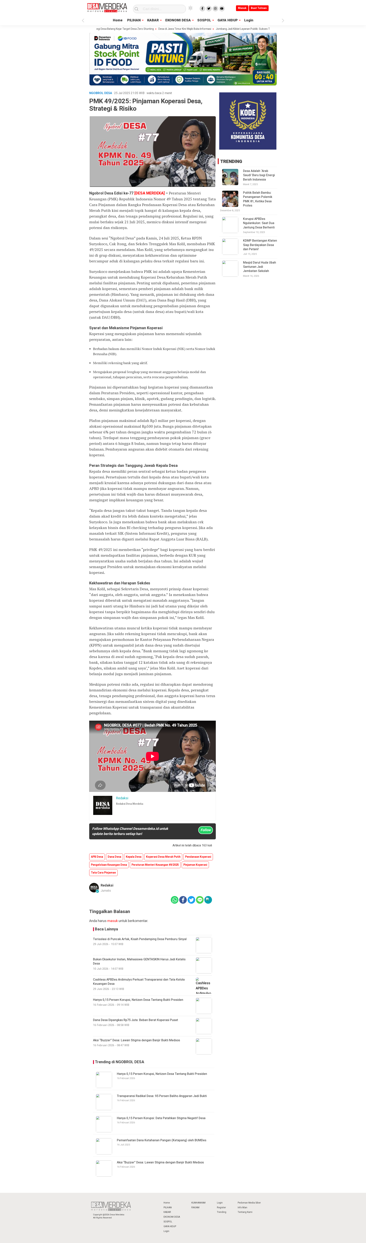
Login (248, 20)
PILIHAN (134, 20)
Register (221, 1207)
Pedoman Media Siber (249, 1202)
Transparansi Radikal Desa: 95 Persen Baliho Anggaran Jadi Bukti (162, 1096)
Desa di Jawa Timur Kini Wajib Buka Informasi (155, 29)
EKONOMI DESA (178, 20)
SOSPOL (204, 20)
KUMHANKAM (198, 1202)
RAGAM (195, 1207)
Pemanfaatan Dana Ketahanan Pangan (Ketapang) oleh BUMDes (161, 1140)
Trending (221, 1212)
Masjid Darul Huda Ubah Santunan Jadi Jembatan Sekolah (259, 266)
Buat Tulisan (259, 8)
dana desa (114, 857)
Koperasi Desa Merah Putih (163, 857)
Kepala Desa (133, 857)
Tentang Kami (245, 1212)
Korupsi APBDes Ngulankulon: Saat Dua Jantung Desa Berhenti (259, 223)
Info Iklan (242, 1207)
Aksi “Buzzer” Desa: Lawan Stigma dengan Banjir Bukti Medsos (160, 1162)
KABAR (153, 20)
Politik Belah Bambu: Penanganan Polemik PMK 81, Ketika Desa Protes (257, 199)
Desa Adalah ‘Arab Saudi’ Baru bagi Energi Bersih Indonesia (259, 175)
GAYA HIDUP (228, 20)
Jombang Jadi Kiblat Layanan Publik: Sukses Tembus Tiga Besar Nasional (229, 29)
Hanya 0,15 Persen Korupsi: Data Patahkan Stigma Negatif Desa (161, 1118)
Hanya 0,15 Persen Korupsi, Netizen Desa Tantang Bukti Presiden (162, 1074)
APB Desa (97, 857)
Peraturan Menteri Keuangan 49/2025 (155, 865)
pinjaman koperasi (195, 865)
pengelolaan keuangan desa (109, 865)
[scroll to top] (351, 1236)
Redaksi (107, 885)
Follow (206, 830)
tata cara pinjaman (103, 873)
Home (118, 20)
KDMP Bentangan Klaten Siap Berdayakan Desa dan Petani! (260, 245)
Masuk (242, 8)
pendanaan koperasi (198, 857)
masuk (112, 921)
